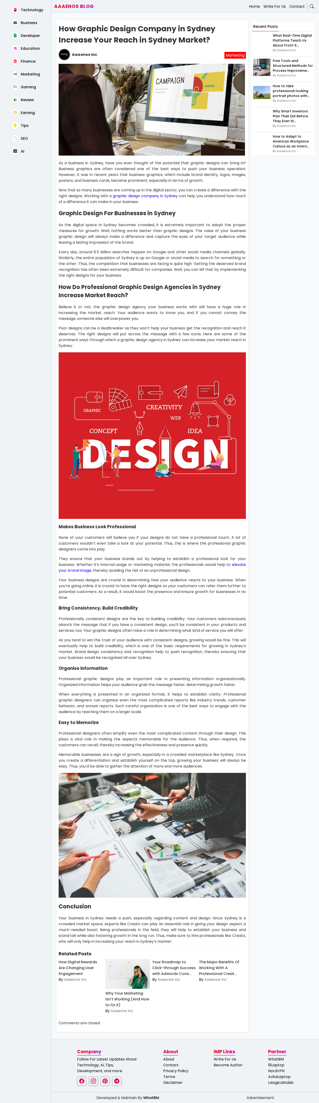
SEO (24, 138)
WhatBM (276, 1059)
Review (27, 100)
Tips (24, 125)
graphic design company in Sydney (145, 196)
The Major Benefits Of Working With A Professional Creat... (219, 967)
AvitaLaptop (279, 1076)
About (168, 1059)
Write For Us (274, 6)
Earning (27, 112)
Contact (297, 6)
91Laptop (276, 1065)
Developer (30, 35)
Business (28, 22)
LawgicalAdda (280, 1082)
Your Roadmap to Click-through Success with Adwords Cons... (174, 967)
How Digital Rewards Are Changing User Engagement (78, 967)
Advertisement (260, 1097)
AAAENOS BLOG (74, 6)
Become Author (228, 1065)
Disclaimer (173, 1082)
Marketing (30, 74)
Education (30, 48)
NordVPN (276, 1071)
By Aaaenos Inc (284, 50)
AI (22, 151)
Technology (31, 10)
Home (254, 6)
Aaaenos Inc (84, 54)
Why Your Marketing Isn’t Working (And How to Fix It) (127, 999)
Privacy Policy (175, 1071)
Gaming (28, 87)
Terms (169, 1076)
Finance (27, 61)
